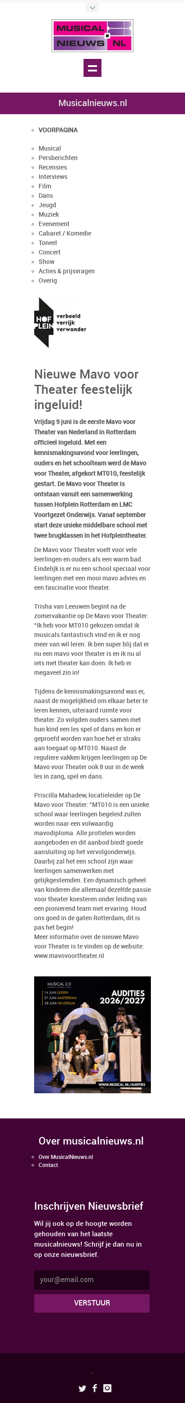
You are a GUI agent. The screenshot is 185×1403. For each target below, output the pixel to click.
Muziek (49, 214)
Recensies (53, 167)
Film (45, 186)
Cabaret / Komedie (65, 233)
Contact (48, 1165)
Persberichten (58, 158)
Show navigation (92, 68)
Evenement (54, 224)
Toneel (48, 243)
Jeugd (47, 205)
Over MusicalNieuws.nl (66, 1157)
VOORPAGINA (58, 130)
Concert (50, 252)
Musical (50, 148)
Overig (48, 280)
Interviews (53, 177)
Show (46, 261)
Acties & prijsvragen (67, 271)
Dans (46, 195)
